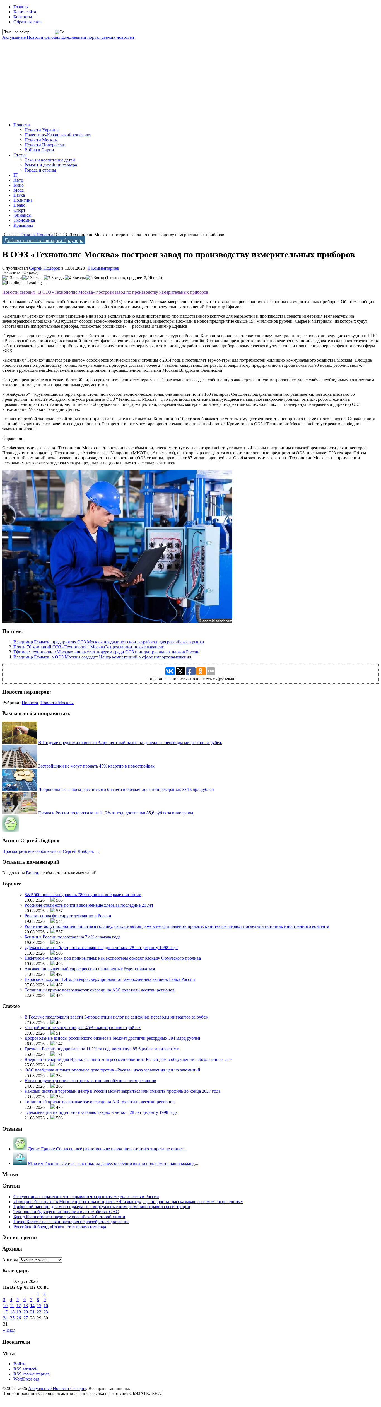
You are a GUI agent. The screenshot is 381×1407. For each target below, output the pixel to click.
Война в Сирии (39, 150)
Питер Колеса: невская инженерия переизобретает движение (71, 1221)
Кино (18, 185)
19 (18, 1311)
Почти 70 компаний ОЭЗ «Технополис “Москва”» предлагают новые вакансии (89, 647)
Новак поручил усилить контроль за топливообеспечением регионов (90, 1080)
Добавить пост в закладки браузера (43, 240)
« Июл (9, 1330)
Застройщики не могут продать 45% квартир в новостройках (96, 766)
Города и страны (40, 170)
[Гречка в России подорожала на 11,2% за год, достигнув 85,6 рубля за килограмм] (19, 812)
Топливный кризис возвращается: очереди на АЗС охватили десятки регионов (100, 990)
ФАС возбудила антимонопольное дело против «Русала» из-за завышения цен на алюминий (112, 1070)
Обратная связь (27, 22)
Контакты (22, 17)
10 (5, 1305)
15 (39, 1305)
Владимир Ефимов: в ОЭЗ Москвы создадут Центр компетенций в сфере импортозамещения (102, 657)
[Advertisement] (169, 79)
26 (18, 1318)
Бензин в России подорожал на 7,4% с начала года (72, 937)
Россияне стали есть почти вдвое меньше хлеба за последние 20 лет (89, 905)
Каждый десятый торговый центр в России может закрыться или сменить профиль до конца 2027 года (122, 1091)
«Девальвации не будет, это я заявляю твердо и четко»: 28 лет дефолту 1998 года (101, 947)
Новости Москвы (41, 139)
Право (19, 205)
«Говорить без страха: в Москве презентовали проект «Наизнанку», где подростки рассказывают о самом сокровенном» (128, 1201)
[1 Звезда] (12, 277)
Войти (32, 872)
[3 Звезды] (54, 277)
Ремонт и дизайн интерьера (51, 165)
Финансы (22, 215)
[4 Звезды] (75, 277)
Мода (18, 190)
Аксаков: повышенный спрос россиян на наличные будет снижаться (90, 968)
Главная (20, 6)
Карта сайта (24, 11)
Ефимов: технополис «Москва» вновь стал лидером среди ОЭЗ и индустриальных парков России (106, 652)
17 (5, 1311)
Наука (19, 195)
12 (18, 1305)
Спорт (19, 210)
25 (12, 1318)
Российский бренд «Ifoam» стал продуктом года (59, 1226)
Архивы (10, 1259)
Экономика (24, 220)
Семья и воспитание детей (50, 160)
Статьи (20, 155)
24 (5, 1318)
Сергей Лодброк (44, 268)
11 (12, 1305)
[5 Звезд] (95, 277)
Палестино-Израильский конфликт (58, 134)
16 (46, 1305)
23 (46, 1311)
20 (25, 1311)
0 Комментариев (103, 268)
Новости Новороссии (45, 145)
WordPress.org (26, 1379)
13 (25, 1305)
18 (12, 1311)
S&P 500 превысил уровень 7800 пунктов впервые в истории (83, 894)
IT (15, 175)
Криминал (23, 225)
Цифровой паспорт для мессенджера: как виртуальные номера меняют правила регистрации (101, 1206)
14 (32, 1305)
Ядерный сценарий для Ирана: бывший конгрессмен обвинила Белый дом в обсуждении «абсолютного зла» (128, 1059)
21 (32, 1311)
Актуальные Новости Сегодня (68, 37)
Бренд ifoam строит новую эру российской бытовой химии (69, 1216)
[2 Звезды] (33, 277)
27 (25, 1318)
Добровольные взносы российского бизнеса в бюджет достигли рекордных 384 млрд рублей (126, 789)
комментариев (31, 1374)
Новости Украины (42, 129)
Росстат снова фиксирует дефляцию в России (68, 915)
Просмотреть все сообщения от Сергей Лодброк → (51, 851)
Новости (21, 124)
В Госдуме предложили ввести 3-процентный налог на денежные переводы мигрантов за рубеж (130, 742)
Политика (22, 200)
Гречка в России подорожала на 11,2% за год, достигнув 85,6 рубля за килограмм (115, 812)
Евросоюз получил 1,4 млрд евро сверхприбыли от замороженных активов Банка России (110, 979)
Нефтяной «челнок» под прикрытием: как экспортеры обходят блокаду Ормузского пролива (113, 958)
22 (39, 1311)
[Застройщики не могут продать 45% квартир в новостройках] (19, 766)
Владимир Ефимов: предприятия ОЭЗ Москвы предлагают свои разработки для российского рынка (108, 641)
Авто (18, 180)
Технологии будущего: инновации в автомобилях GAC (66, 1211)
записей (25, 1369)
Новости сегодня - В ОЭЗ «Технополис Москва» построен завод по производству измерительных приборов (105, 292)
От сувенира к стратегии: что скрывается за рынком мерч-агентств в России (86, 1196)
